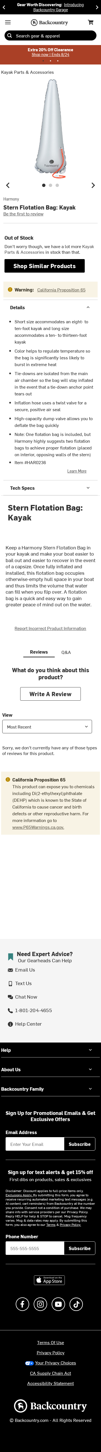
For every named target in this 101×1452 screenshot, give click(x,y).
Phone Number (22, 1236)
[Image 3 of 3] (57, 185)
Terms (51, 1224)
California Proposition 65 (61, 289)
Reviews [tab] (39, 652)
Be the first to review (23, 213)
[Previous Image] (8, 185)
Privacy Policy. (70, 1224)
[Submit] (9, 35)
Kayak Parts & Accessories (27, 72)
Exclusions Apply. (19, 1195)
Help (6, 1050)
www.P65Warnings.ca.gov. (38, 827)
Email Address (21, 1132)
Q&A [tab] (66, 652)
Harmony (11, 199)
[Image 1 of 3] (43, 185)
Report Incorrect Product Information (50, 628)
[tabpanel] (50, 716)
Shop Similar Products (44, 266)
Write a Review (50, 694)
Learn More (76, 471)
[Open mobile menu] (7, 22)
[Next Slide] (97, 7)
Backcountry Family (22, 1089)
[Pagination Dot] (43, 60)
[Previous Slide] (4, 7)
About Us (11, 1069)
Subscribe (80, 1144)
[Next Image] (93, 185)
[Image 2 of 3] (50, 185)
